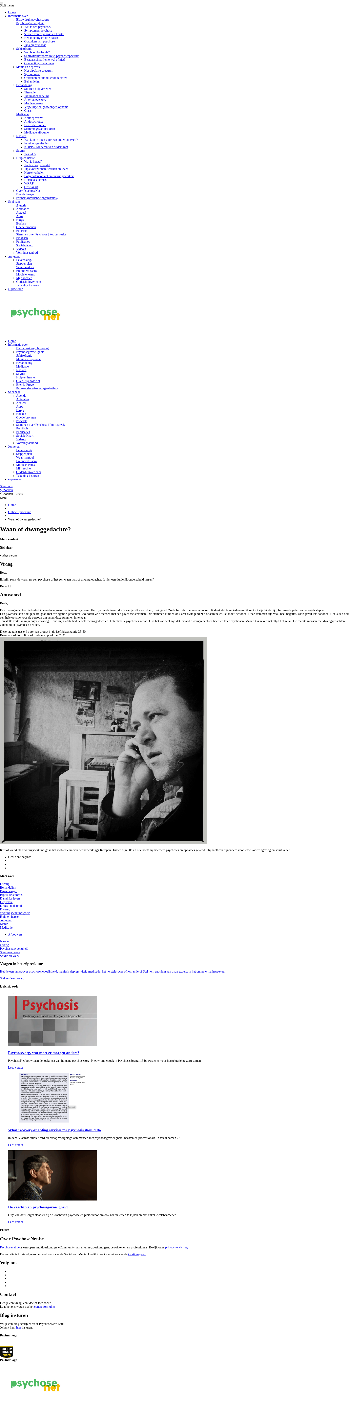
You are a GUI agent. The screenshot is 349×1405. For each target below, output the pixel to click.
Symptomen (32, 74)
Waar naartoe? (25, 267)
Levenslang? (24, 260)
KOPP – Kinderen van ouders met (46, 147)
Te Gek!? (30, 154)
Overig (4, 945)
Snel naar (14, 201)
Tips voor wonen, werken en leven (46, 169)
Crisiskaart (31, 187)
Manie (4, 924)
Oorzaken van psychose (39, 41)
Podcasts (21, 230)
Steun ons (6, 486)
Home (12, 12)
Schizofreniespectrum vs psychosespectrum (51, 56)
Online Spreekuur (19, 512)
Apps (19, 216)
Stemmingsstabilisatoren (39, 128)
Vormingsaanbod (27, 252)
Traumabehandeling (36, 96)
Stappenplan (24, 263)
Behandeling (32, 81)
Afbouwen (15, 934)
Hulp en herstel (26, 158)
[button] (174, 486)
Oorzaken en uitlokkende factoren (45, 77)
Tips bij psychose (35, 45)
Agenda (21, 205)
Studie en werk (9, 956)
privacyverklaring (176, 1247)
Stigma (20, 150)
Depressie (6, 902)
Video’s (21, 249)
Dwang (4, 884)
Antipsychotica (33, 121)
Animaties (22, 209)
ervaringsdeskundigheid (15, 913)
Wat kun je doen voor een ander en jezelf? (51, 139)
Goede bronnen (26, 227)
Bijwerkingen (8, 891)
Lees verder (15, 1067)
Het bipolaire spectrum (38, 70)
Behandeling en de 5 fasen (41, 37)
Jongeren (14, 256)
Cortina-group (137, 1254)
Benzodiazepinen (35, 125)
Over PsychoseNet (28, 190)
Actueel (21, 212)
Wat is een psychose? (37, 27)
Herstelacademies (35, 179)
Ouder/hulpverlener (28, 281)
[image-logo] (6, 1352)
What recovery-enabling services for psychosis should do (54, 1130)
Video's (21, 439)
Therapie (30, 92)
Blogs (20, 219)
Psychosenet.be (10, 1247)
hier (18, 1327)
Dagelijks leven (10, 898)
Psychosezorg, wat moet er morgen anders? (43, 1053)
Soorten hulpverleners (38, 88)
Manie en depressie (28, 67)
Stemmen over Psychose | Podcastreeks (41, 234)
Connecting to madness (39, 63)
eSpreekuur (15, 289)
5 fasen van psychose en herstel (44, 34)
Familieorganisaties (36, 143)
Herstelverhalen (34, 172)
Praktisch (22, 238)
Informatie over (18, 16)
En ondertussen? (26, 270)
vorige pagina (8, 555)
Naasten (21, 136)
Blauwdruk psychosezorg (32, 19)
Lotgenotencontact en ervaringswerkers (49, 176)
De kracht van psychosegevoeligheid (38, 1207)
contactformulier (44, 1306)
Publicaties (23, 241)
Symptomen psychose (38, 30)
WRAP (29, 183)
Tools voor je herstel (37, 165)
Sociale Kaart (24, 245)
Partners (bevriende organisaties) (37, 198)
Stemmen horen (10, 952)
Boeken (21, 223)
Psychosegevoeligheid (30, 23)
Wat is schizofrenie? (37, 52)
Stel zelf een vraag (11, 978)
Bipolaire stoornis (11, 894)
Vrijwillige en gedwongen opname (46, 107)
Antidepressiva (33, 118)
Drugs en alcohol (11, 905)
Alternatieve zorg (35, 99)
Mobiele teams (33, 103)
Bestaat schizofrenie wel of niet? (44, 59)
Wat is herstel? (33, 161)
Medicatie (22, 114)
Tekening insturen (27, 285)
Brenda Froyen (25, 194)
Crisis (28, 110)
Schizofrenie (24, 48)
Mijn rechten (24, 278)
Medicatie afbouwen (37, 132)
